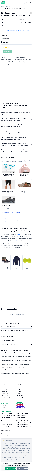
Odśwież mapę (5, 250)
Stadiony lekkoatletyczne (7, 434)
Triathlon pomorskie (21, 417)
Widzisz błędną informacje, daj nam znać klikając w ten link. (15, 31)
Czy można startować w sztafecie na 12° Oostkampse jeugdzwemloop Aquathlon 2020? (14, 151)
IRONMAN (3, 399)
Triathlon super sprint (6, 397)
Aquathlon (19, 386)
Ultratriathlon (4, 401)
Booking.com (19, 234)
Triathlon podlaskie (21, 415)
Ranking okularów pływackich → (10, 215)
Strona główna (4, 6)
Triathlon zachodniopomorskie (23, 426)
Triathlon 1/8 (4, 391)
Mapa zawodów (5, 436)
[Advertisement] (16, 83)
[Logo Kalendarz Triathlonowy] (3, 2)
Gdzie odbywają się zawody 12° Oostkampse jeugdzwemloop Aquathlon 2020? (13, 138)
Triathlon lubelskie (5, 419)
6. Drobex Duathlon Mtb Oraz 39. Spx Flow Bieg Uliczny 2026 (14, 331)
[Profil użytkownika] (26, 2)
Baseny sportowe (5, 430)
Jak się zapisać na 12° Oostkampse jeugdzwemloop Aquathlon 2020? (15, 113)
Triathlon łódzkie (5, 421)
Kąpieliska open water (6, 432)
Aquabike (19, 390)
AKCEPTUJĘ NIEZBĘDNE (23, 468)
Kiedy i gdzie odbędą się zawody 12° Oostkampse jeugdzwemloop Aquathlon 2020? (15, 119)
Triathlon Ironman (5, 386)
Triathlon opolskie (5, 426)
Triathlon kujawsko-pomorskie (8, 415)
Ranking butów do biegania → (9, 221)
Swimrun (19, 388)
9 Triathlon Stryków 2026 (7, 336)
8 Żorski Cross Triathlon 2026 (8, 326)
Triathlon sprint (4, 395)
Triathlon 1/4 (4, 390)
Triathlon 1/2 (4, 388)
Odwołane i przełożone (22, 399)
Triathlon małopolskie (6, 422)
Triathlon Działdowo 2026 (7, 340)
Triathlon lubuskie (5, 417)
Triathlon (3, 384)
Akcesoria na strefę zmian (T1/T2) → (11, 224)
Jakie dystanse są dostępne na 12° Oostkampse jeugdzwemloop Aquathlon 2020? (14, 125)
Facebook (3, 405)
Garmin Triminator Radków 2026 (8, 344)
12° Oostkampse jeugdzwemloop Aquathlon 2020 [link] (13, 8)
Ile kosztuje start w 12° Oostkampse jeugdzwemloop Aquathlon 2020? (11, 132)
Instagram (3, 407)
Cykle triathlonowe (21, 397)
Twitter (3, 409)
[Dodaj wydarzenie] (23, 2)
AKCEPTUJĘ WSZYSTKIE (11, 468)
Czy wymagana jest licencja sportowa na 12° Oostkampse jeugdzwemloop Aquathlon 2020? (14, 144)
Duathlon (19, 384)
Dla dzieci (19, 391)
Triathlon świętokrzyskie (22, 421)
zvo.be (21, 27)
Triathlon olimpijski (5, 393)
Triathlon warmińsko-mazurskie (24, 422)
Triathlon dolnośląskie (6, 413)
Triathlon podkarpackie (22, 413)
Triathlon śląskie (20, 419)
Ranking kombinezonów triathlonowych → (12, 218)
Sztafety (19, 393)
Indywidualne (20, 395)
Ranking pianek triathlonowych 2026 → (11, 212)
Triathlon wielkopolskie (22, 424)
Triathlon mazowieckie (6, 424)
